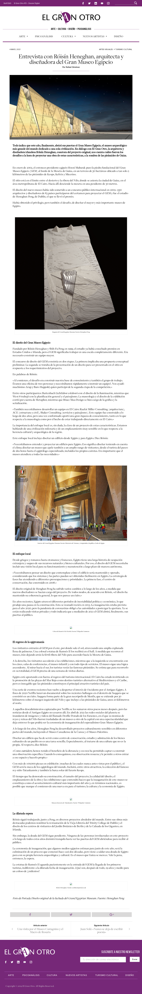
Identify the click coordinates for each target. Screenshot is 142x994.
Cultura (66, 37)
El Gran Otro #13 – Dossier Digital (27, 3)
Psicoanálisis (44, 36)
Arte (20, 37)
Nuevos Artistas (92, 37)
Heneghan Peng (25, 196)
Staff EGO (7, 3)
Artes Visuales (106, 49)
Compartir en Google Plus (112, 914)
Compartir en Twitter (71, 914)
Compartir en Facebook (30, 914)
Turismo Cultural (123, 49)
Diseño (118, 36)
